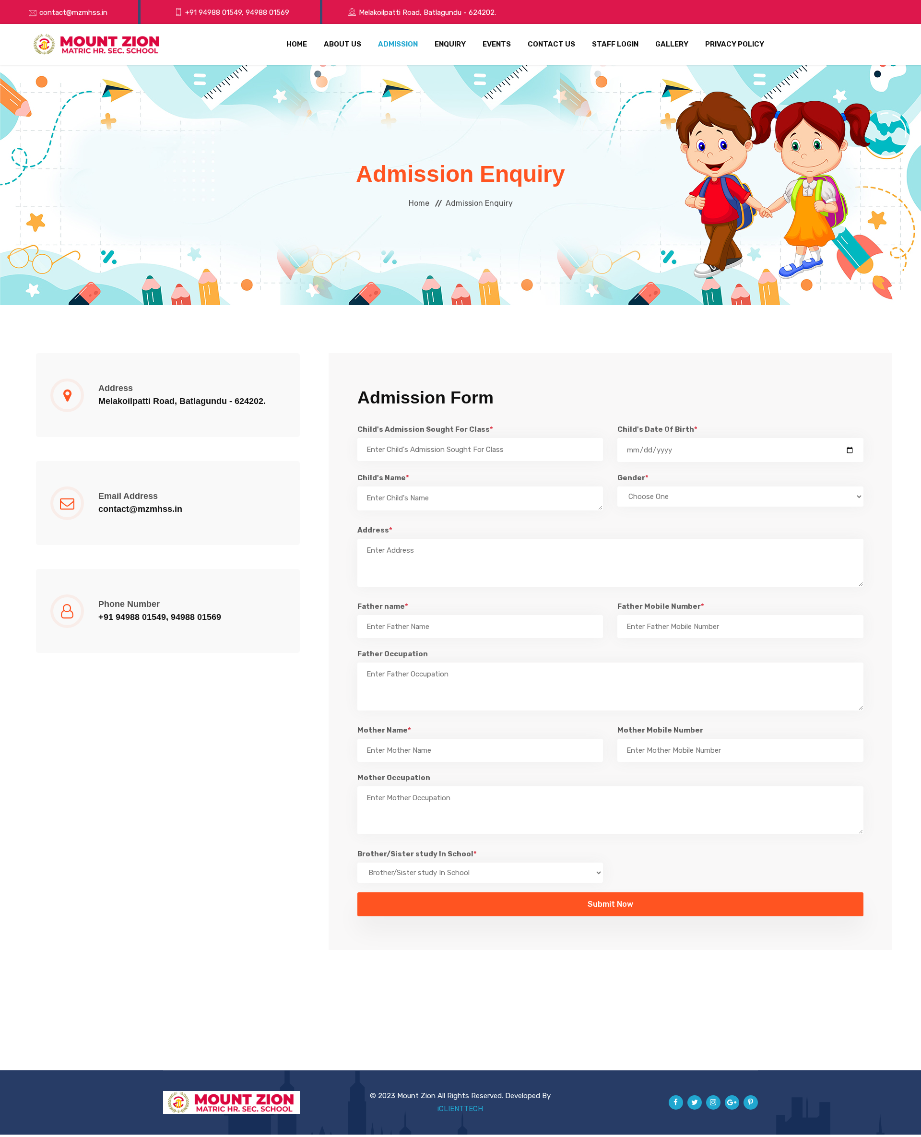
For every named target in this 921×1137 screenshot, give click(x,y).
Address (374, 530)
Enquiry (450, 44)
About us (342, 44)
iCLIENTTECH (460, 1108)
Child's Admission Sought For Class (425, 429)
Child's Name (383, 478)
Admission (398, 44)
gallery (671, 44)
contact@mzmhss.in (73, 12)
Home (296, 44)
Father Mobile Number (660, 606)
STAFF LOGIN (615, 44)
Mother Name (384, 730)
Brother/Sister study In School (417, 854)
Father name (382, 606)
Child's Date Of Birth (657, 429)
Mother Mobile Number (660, 730)
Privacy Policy (734, 44)
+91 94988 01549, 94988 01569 (237, 12)
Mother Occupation (393, 777)
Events (497, 44)
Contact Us (551, 44)
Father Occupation (392, 654)
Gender (633, 478)
